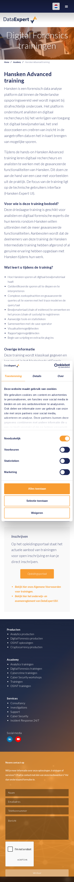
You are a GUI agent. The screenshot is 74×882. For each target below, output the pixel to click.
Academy (17, 62)
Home (6, 62)
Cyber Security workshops (26, 677)
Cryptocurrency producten (26, 647)
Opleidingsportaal (37, 573)
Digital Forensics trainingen (26, 668)
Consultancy (17, 703)
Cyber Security (19, 716)
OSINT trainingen (20, 686)
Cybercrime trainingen (23, 673)
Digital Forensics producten (26, 638)
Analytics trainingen (21, 664)
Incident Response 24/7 (24, 720)
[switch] (65, 450)
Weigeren (37, 512)
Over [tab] (61, 376)
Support (15, 711)
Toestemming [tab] (13, 376)
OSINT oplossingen (21, 642)
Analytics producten (22, 634)
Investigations (18, 707)
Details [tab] (37, 376)
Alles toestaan (37, 488)
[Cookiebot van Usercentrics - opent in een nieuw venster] (54, 365)
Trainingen (16, 681)
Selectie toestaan (37, 500)
